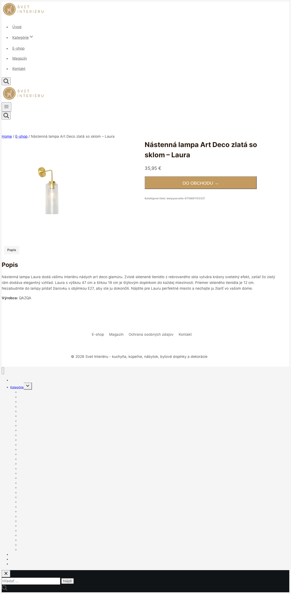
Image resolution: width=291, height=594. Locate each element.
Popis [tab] (11, 250)
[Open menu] (6, 107)
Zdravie (24, 549)
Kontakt (18, 68)
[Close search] (6, 573)
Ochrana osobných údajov (151, 334)
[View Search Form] (6, 81)
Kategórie (17, 387)
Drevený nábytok (31, 468)
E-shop (18, 48)
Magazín (19, 58)
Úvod (17, 27)
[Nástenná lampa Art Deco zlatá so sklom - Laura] (51, 189)
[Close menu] (3, 370)
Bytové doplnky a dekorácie (38, 425)
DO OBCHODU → (201, 183)
